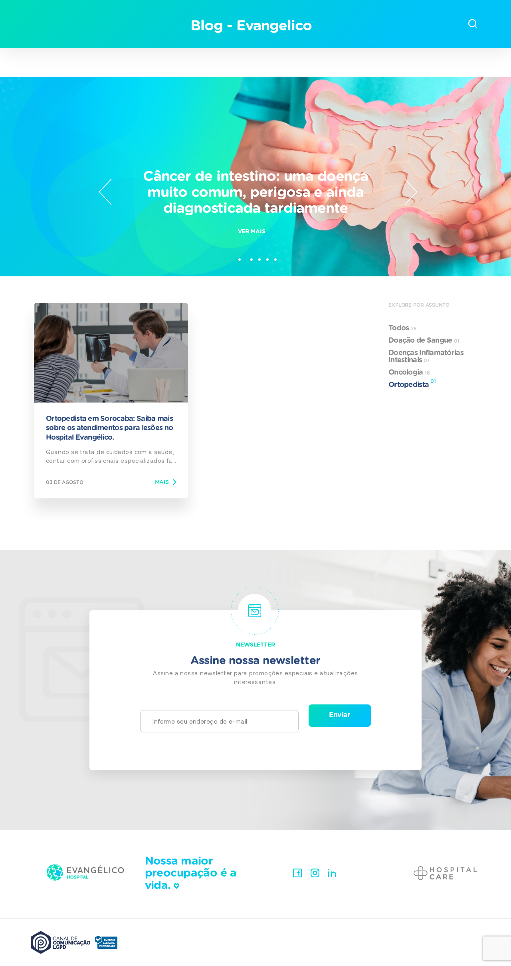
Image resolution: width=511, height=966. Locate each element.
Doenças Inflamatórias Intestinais (425, 356)
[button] (240, 255)
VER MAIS (251, 231)
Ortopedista (412, 384)
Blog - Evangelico (251, 26)
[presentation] (105, 192)
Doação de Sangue (424, 340)
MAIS (162, 482)
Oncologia (409, 372)
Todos (402, 328)
